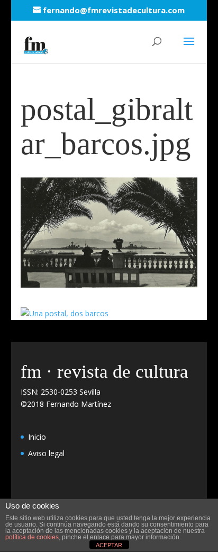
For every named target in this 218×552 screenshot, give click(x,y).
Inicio (37, 437)
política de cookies (32, 537)
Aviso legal (46, 453)
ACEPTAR (109, 545)
